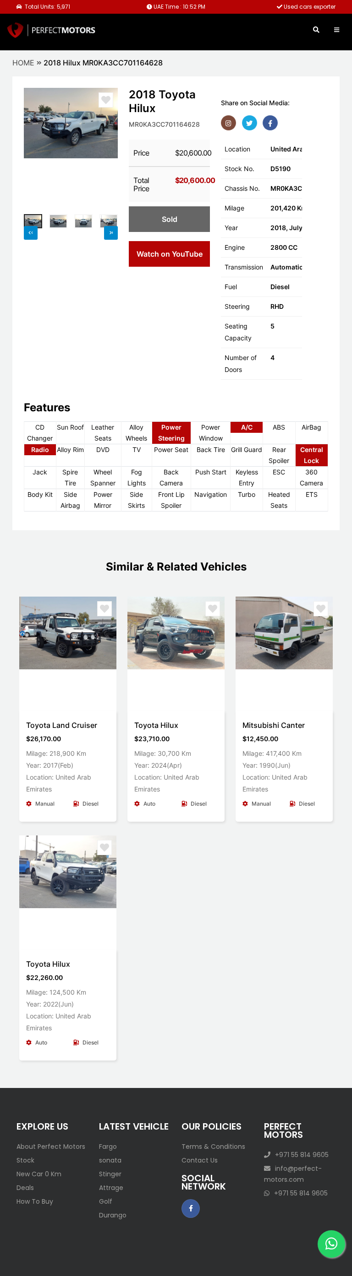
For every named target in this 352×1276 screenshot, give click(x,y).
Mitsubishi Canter (273, 725)
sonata (110, 1160)
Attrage (111, 1187)
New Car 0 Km (38, 1174)
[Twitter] (249, 122)
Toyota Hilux (156, 725)
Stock (25, 1160)
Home (23, 62)
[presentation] (35, 147)
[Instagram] (228, 122)
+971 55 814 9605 (302, 1154)
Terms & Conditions (213, 1146)
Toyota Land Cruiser (61, 725)
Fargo (108, 1146)
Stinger (110, 1174)
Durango (112, 1215)
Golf (105, 1201)
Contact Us (200, 1160)
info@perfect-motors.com (293, 1174)
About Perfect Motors (50, 1146)
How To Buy (34, 1201)
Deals (25, 1187)
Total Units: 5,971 (46, 7)
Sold (169, 219)
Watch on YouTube (170, 253)
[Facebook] (270, 122)
